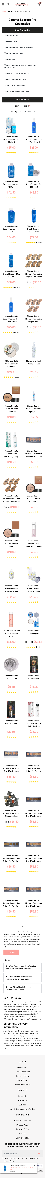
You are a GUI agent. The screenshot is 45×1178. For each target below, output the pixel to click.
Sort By (13, 111)
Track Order (22, 1080)
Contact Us (22, 1096)
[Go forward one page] (26, 927)
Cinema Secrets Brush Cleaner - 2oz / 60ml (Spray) (11, 319)
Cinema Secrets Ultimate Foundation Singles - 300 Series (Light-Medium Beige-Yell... (33, 276)
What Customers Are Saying (22, 1109)
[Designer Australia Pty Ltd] (22, 4)
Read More (11, 952)
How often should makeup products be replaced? (18, 988)
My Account (22, 1067)
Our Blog (22, 1104)
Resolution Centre (22, 1084)
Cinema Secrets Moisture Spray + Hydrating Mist (34, 723)
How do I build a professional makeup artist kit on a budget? (19, 977)
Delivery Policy (22, 1076)
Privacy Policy (22, 1125)
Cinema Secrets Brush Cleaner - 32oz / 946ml (33, 229)
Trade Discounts (22, 1071)
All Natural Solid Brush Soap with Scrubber (11, 364)
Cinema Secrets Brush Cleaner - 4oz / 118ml (11, 229)
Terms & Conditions (22, 1120)
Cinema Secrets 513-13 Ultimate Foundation (11, 543)
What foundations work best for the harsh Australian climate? (21, 967)
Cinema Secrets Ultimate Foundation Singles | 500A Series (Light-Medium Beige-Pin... (33, 321)
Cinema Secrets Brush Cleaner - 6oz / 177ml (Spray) (34, 139)
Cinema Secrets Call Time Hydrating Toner (11, 633)
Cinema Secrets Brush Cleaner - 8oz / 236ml (11, 184)
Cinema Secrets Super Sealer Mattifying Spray (11, 453)
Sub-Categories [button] (22, 30)
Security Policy (22, 1137)
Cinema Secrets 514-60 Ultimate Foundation (11, 409)
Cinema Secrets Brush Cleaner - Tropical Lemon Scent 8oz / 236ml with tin (33, 591)
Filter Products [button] (22, 99)
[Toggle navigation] (3, 4)
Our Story (22, 1100)
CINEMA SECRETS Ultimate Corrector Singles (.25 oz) (11, 813)
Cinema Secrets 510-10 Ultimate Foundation (33, 498)
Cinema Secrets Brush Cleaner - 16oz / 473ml (11, 274)
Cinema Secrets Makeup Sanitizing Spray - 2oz (33, 409)
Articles (22, 1133)
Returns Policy (22, 1129)
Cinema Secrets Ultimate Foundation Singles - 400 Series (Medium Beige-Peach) (11, 501)
